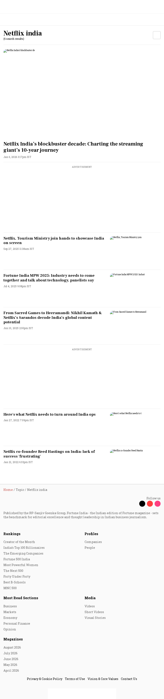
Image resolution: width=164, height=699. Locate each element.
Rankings (11, 533)
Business (10, 606)
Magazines (13, 639)
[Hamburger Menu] (158, 20)
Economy (10, 618)
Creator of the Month (19, 542)
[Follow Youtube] (150, 504)
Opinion (9, 629)
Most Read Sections (20, 598)
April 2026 (11, 670)
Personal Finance (16, 623)
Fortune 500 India (16, 559)
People (90, 548)
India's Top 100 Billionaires (24, 548)
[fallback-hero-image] (82, 93)
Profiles (91, 533)
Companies (93, 542)
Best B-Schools (14, 582)
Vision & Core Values (103, 679)
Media (90, 598)
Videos (90, 606)
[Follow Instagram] (158, 504)
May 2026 (10, 665)
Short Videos (94, 612)
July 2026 (10, 653)
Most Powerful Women (20, 565)
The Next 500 (13, 571)
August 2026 (12, 647)
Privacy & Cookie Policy (44, 679)
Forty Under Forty (16, 576)
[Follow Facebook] (135, 504)
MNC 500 (10, 588)
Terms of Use (75, 679)
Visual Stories (95, 618)
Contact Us (129, 679)
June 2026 (10, 659)
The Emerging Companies (23, 553)
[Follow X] (142, 504)
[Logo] (13, 20)
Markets (9, 612)
